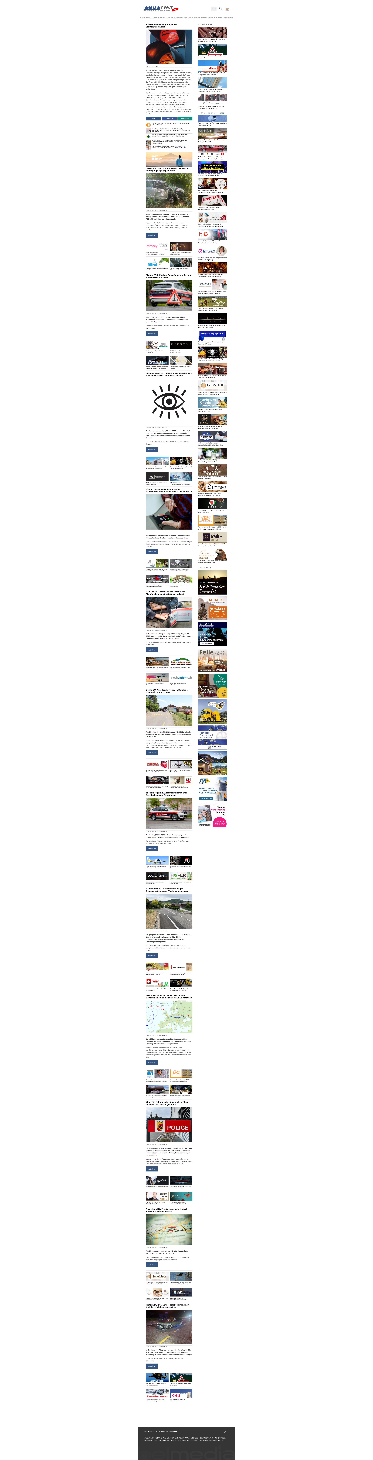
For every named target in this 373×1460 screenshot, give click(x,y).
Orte (163, 18)
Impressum (149, 1431)
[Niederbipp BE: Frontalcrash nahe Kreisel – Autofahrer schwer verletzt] (169, 1229)
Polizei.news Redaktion (161, 210)
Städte (159, 18)
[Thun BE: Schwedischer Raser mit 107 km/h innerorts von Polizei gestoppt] (169, 1124)
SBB (190, 18)
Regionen (148, 18)
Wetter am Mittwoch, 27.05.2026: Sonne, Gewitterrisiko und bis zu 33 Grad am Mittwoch (169, 996)
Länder (168, 18)
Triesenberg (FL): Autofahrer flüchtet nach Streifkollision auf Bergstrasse (166, 794)
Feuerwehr (204, 18)
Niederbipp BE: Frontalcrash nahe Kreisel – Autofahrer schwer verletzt (167, 1210)
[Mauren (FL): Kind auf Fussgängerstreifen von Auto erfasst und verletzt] (169, 295)
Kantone (154, 18)
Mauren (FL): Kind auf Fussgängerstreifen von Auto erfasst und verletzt (168, 276)
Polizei (198, 18)
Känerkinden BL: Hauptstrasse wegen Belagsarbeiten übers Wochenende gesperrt (167, 890)
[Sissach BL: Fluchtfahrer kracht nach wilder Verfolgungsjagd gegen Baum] (169, 190)
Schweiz (142, 18)
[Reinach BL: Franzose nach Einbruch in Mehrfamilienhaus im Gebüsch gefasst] (169, 612)
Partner (230, 18)
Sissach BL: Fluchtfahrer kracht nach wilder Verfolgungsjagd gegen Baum (167, 169)
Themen (173, 18)
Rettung (210, 18)
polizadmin (155, 66)
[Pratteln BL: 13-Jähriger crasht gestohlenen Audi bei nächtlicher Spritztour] (169, 1327)
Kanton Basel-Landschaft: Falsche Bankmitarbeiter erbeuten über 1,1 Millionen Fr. (169, 490)
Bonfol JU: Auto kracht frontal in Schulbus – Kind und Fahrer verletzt (167, 691)
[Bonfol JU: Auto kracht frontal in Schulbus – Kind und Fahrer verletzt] (169, 710)
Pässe (193, 18)
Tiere (219, 18)
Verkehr (186, 18)
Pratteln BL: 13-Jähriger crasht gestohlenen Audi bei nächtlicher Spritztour (167, 1306)
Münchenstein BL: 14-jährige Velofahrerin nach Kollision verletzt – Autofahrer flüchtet (169, 374)
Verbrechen (179, 18)
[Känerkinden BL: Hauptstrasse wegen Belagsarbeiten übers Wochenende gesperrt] (169, 911)
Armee (215, 18)
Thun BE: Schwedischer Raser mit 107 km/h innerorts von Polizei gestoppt (167, 1103)
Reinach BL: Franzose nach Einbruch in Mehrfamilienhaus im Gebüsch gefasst (165, 593)
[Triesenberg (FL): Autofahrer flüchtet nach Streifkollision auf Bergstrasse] (169, 813)
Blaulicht (224, 18)
